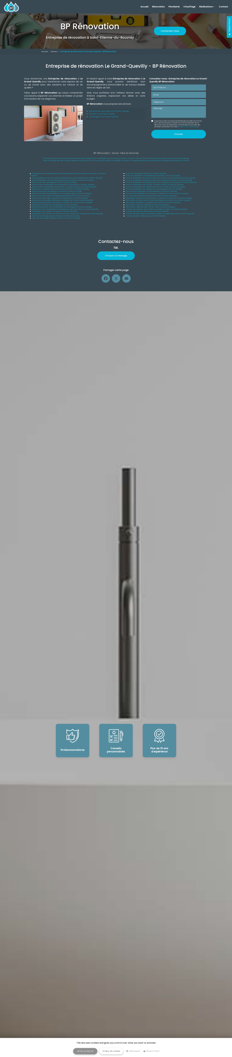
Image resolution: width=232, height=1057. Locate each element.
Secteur (54, 51)
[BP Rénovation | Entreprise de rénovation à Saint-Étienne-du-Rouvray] (11, 6)
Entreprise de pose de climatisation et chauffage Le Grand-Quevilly (62, 207)
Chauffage (189, 6)
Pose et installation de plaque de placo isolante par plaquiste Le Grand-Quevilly (161, 182)
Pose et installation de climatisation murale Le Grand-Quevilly (153, 175)
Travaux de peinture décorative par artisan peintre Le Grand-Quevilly (156, 209)
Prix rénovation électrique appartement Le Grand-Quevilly (151, 196)
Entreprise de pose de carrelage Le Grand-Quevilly (55, 205)
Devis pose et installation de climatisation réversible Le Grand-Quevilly (63, 184)
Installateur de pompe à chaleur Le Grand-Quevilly (54, 211)
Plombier (93, 114)
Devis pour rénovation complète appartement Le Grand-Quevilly (60, 196)
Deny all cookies (112, 1051)
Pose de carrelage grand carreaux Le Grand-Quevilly (55, 216)
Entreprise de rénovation (100, 111)
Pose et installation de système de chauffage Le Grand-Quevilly (154, 189)
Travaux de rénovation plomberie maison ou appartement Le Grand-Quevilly (160, 213)
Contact (223, 6)
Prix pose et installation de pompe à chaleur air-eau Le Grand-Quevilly (157, 193)
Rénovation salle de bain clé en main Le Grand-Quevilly (150, 207)
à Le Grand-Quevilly (120, 111)
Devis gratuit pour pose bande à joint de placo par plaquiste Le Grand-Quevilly (67, 178)
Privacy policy (153, 1051)
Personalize (134, 1051)
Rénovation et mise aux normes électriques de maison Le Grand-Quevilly (158, 200)
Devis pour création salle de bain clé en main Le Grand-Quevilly (60, 189)
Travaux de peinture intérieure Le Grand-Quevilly (147, 211)
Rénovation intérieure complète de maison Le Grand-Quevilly (153, 202)
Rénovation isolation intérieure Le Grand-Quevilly (147, 205)
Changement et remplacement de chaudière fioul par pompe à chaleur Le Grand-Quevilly (68, 174)
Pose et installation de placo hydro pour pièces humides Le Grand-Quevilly (159, 180)
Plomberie (174, 6)
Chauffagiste (95, 116)
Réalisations (206, 6)
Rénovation (158, 6)
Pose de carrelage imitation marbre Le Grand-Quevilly (56, 218)
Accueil (144, 6)
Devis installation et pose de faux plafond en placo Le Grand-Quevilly (62, 180)
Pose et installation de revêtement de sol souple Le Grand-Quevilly (155, 187)
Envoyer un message (116, 255)
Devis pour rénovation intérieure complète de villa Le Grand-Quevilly (62, 200)
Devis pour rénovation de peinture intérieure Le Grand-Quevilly (60, 198)
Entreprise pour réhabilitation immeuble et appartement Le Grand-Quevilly (65, 209)
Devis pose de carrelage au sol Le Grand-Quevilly (54, 182)
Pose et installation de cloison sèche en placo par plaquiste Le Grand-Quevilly (160, 178)
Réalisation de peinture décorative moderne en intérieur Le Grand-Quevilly (159, 198)
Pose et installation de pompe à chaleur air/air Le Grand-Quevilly (155, 184)
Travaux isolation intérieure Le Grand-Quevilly (146, 216)
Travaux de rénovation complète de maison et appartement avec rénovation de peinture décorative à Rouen (140, 160)
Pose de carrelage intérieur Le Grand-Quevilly (146, 173)
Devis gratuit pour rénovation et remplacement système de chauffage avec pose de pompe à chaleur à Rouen (93, 158)
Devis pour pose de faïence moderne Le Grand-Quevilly (57, 191)
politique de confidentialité (188, 127)
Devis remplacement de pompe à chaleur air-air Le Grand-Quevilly (62, 202)
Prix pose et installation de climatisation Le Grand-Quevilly (151, 191)
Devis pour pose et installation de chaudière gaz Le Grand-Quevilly (62, 193)
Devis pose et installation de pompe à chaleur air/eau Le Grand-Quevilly (64, 187)
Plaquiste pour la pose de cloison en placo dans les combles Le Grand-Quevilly (67, 213)
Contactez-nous (170, 30)
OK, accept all (86, 1051)
